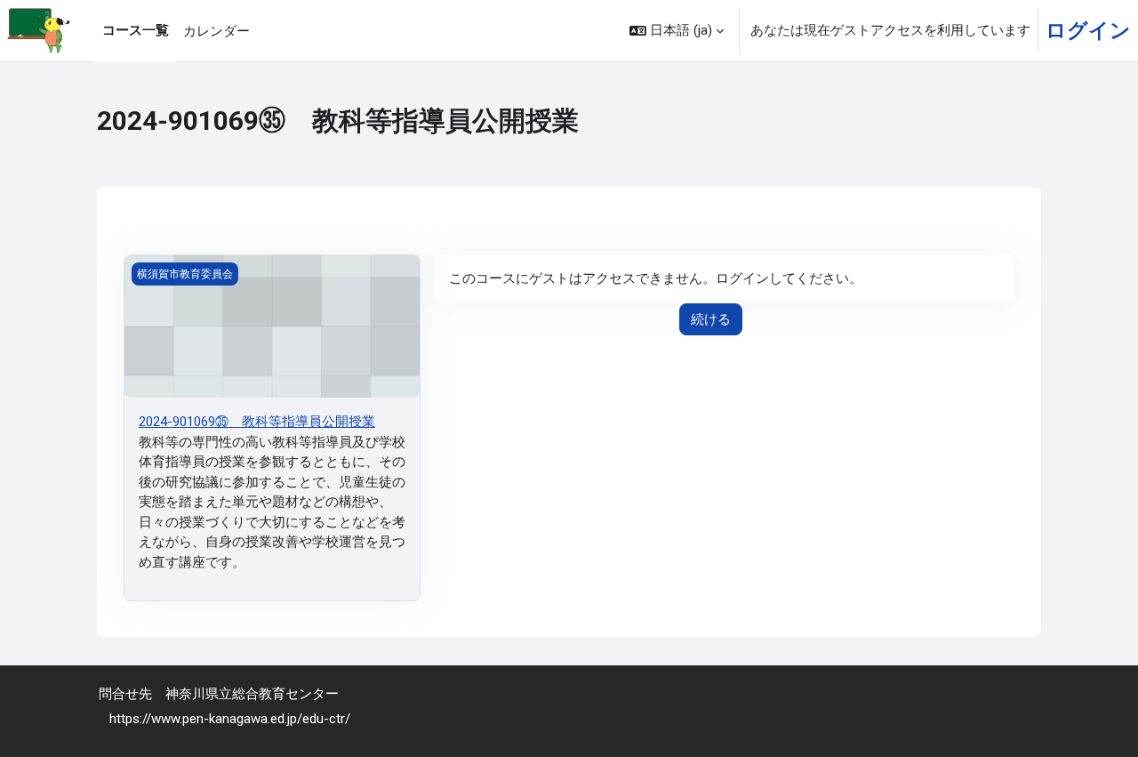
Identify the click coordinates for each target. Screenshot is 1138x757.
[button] (676, 30)
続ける (711, 319)
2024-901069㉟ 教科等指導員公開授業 (257, 422)
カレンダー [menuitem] (216, 31)
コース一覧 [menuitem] (135, 30)
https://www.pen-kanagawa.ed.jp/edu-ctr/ (229, 719)
